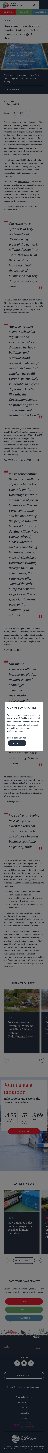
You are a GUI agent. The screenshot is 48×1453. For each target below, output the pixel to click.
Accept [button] (17, 743)
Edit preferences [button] (16, 738)
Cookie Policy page (15, 731)
